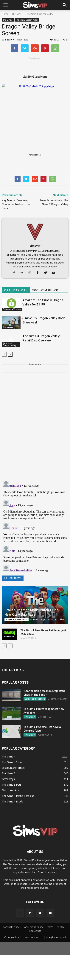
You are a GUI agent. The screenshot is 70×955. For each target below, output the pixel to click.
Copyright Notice (12, 927)
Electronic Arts (10, 790)
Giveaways (8, 327)
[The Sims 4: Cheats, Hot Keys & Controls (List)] (11, 731)
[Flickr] (23, 273)
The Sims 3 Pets (11, 784)
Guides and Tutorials (35, 699)
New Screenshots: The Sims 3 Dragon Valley (54, 202)
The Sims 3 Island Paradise (18, 796)
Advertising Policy (33, 927)
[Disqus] (35, 429)
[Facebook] (15, 273)
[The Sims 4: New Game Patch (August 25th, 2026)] (9, 634)
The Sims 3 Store (12, 762)
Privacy (60, 927)
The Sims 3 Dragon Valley (27, 20)
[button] (65, 5)
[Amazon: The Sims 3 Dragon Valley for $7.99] (11, 304)
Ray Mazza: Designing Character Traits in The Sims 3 (16, 204)
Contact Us (35, 931)
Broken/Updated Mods (16, 619)
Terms (49, 927)
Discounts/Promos (12, 309)
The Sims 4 (30, 717)
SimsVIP (9, 39)
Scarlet (34, 619)
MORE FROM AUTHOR (45, 290)
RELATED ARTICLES (15, 290)
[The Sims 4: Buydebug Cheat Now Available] (11, 713)
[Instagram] (31, 273)
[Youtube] (55, 273)
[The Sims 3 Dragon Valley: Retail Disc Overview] (11, 340)
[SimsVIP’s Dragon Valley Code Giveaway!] (11, 322)
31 (67, 39)
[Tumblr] (39, 273)
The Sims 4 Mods (12, 801)
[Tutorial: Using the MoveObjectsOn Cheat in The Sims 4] (11, 695)
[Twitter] (47, 273)
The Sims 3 (8, 20)
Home (5, 14)
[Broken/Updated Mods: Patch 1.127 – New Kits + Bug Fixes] (35, 605)
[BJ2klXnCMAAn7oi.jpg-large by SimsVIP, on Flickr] (35, 109)
